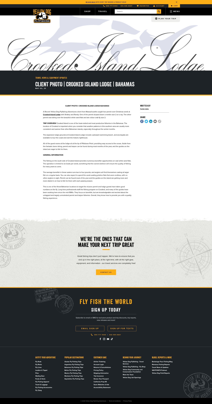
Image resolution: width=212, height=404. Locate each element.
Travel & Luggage (41, 384)
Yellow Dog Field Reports (161, 373)
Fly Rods (38, 361)
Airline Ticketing (99, 361)
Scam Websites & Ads (101, 384)
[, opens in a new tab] (142, 121)
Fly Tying (38, 390)
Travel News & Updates (160, 367)
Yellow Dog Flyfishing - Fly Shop (134, 367)
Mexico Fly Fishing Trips (73, 373)
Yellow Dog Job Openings (132, 377)
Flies (37, 373)
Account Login (99, 364)
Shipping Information (101, 373)
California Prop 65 (100, 382)
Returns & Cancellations (102, 367)
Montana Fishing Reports (161, 364)
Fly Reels (38, 364)
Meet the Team (128, 375)
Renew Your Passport (101, 379)
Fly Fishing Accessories (43, 387)
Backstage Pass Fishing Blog (162, 361)
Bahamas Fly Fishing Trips (73, 367)
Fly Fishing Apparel (42, 382)
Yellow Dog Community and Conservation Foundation (132, 370)
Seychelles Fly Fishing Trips (74, 379)
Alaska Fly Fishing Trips (72, 361)
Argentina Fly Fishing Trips (74, 364)
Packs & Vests (40, 379)
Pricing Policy (98, 370)
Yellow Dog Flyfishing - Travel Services (133, 362)
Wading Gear (39, 376)
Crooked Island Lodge (51, 114)
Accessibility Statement (102, 387)
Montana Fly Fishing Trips (73, 376)
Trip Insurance (99, 376)
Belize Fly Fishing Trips (72, 370)
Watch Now (118, 2)
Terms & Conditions (115, 401)
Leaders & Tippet (41, 370)
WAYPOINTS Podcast (159, 370)
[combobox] (135, 11)
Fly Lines (38, 367)
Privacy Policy (127, 401)
